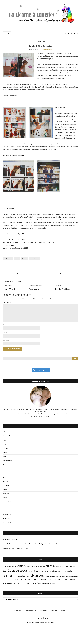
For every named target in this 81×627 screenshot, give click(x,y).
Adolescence (8, 259)
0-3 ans (5, 432)
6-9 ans (5, 444)
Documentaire (7, 473)
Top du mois (6, 518)
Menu (7, 34)
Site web (6, 340)
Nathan (42, 580)
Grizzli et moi (34, 289)
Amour (27, 565)
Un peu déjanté (30, 583)
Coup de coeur (17, 570)
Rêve (66, 580)
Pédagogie (6, 493)
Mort (26, 580)
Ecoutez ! (54, 611)
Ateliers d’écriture (30, 611)
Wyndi (5, 539)
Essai (4, 477)
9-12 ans (39, 41)
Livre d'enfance (16, 580)
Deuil (29, 571)
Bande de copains (60, 566)
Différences (35, 571)
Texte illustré (7, 514)
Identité (45, 576)
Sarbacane (71, 580)
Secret (4, 583)
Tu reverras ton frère (21, 548)
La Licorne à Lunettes (40, 618)
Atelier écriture (7, 460)
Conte (4, 469)
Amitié (19, 565)
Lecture (9, 580)
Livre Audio (6, 485)
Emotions (53, 571)
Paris (51, 580)
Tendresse (17, 583)
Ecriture (47, 571)
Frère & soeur (34, 259)
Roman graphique (8, 510)
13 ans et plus (7, 436)
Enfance (61, 571)
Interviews (6, 481)
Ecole (42, 571)
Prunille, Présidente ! (63, 289)
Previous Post (21, 274)
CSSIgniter (50, 622)
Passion (55, 580)
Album (5, 456)
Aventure (46, 565)
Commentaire (8, 302)
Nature (47, 580)
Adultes (5, 452)
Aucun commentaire (46, 49)
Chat (73, 566)
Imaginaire (51, 576)
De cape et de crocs (16, 539)
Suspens (10, 583)
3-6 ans (5, 440)
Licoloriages (43, 611)
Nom (5, 325)
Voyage (53, 583)
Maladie (23, 580)
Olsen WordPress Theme (35, 622)
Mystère (37, 580)
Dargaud (12, 245)
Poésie (5, 497)
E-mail (5, 332)
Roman (5, 506)
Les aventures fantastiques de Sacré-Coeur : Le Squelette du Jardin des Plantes (36, 544)
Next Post (59, 274)
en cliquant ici (20, 155)
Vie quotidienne (43, 583)
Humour (37, 575)
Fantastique (16, 576)
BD (44, 41)
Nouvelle (5, 489)
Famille (7, 575)
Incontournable (59, 576)
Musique (31, 580)
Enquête (68, 571)
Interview (67, 576)
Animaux (36, 565)
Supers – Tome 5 (9, 289)
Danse (17, 259)
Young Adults (7, 522)
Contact (62, 611)
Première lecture (8, 502)
